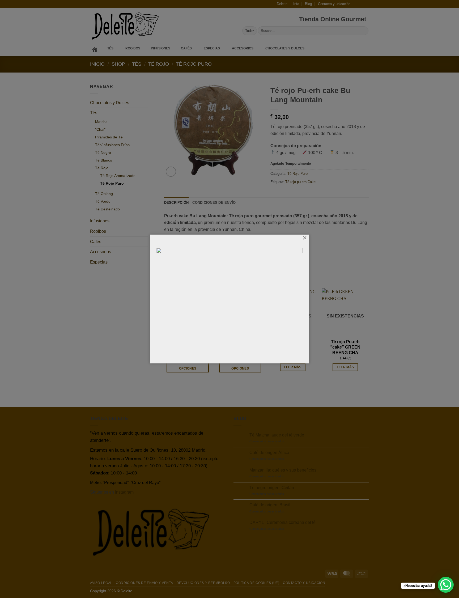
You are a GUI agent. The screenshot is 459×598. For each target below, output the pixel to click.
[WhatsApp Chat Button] (446, 585)
